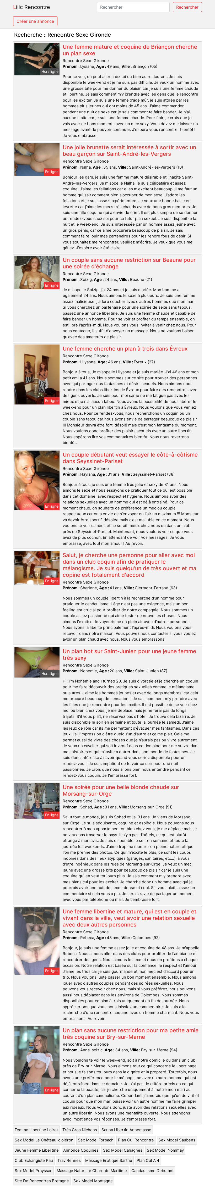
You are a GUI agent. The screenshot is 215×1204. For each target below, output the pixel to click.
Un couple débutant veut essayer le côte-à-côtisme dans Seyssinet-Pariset (130, 457)
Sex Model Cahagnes (122, 1150)
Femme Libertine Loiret (36, 1129)
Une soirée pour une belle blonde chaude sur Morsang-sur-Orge (121, 790)
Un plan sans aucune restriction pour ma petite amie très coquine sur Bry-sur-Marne (130, 1033)
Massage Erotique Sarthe (108, 1160)
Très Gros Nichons (79, 1129)
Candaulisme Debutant (152, 1170)
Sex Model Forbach (96, 1140)
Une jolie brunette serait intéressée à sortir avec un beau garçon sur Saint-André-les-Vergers (129, 150)
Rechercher (187, 7)
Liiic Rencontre (31, 7)
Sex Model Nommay (165, 1150)
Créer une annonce (35, 21)
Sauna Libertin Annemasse (126, 1129)
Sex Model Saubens (176, 1140)
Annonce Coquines (81, 1150)
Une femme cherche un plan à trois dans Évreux (125, 348)
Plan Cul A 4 (148, 1160)
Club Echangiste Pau (34, 1160)
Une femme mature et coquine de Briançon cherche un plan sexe (130, 50)
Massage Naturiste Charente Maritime (92, 1170)
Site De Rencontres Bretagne (42, 1180)
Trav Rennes (69, 1160)
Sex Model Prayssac (33, 1170)
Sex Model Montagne (93, 1180)
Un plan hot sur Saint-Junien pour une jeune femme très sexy (129, 654)
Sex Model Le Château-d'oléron (44, 1140)
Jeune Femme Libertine (37, 1150)
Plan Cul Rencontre (136, 1140)
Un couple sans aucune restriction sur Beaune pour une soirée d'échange (129, 263)
